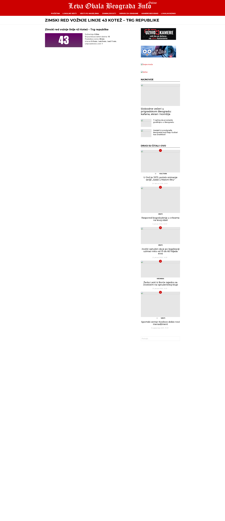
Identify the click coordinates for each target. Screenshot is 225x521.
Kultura (163, 173)
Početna (55, 13)
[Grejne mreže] (147, 64)
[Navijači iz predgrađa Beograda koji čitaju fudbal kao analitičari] (146, 133)
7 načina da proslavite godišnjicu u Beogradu (163, 121)
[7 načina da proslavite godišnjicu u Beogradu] (146, 123)
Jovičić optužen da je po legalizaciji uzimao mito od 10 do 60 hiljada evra (160, 251)
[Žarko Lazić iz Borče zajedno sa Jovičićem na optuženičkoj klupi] (160, 269)
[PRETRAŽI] (181, 13)
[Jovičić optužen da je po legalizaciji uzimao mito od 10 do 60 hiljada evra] (160, 235)
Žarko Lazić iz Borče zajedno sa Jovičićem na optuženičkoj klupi (160, 283)
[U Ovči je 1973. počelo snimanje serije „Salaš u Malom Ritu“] (160, 161)
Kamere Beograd (150, 13)
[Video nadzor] (158, 57)
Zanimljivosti (109, 13)
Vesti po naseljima (89, 13)
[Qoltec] (144, 72)
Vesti (160, 214)
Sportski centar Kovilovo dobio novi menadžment (160, 323)
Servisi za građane (128, 13)
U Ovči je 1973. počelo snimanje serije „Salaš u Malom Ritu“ (160, 178)
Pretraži (177, 339)
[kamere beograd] (158, 39)
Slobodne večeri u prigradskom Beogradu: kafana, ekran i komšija (156, 111)
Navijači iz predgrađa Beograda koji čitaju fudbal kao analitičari (165, 132)
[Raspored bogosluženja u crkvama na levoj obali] (160, 200)
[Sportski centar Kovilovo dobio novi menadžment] (160, 304)
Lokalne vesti (70, 13)
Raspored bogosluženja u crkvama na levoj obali (160, 219)
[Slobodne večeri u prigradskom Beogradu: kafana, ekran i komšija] (160, 95)
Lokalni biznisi (168, 13)
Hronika (160, 278)
